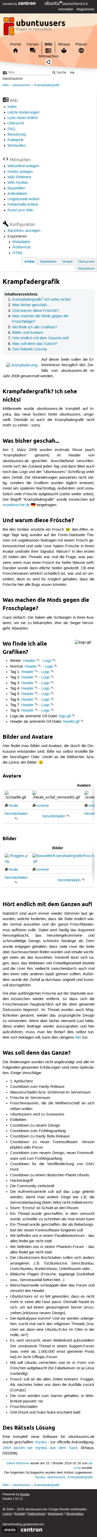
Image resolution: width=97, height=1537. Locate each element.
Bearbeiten (48, 262)
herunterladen (16, 813)
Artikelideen (17, 193)
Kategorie (16, 140)
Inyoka (41, 1442)
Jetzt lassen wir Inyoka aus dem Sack (40, 1448)
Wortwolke (16, 145)
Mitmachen (48, 56)
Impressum (55, 1514)
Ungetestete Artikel (23, 199)
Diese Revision (18, 1463)
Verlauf (67, 262)
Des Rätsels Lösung (29, 349)
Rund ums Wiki (20, 210)
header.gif (71, 721)
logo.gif (65, 716)
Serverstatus (75, 1514)
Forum (33, 44)
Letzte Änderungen (23, 112)
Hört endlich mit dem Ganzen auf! (40, 338)
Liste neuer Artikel (23, 118)
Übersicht (16, 123)
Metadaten (21, 242)
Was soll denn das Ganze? (34, 344)
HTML (17, 253)
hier (78, 1037)
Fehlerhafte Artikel (23, 204)
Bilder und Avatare (27, 332)
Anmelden (65, 9)
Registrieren (85, 9)
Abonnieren (86, 269)
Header (29, 661)
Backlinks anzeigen (24, 230)
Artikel (29, 261)
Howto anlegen (20, 171)
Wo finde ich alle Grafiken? (34, 327)
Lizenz (7, 1514)
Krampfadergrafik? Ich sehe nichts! (41, 299)
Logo (47, 661)
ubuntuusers (21, 85)
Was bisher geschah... (31, 305)
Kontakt (19, 1514)
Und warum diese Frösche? (35, 310)
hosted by (10, 4)
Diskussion (86, 262)
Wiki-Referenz (20, 177)
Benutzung (17, 134)
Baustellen (16, 188)
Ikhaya (64, 44)
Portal (15, 44)
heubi (13, 805)
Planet (81, 44)
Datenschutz (36, 1514)
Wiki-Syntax (18, 182)
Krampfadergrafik (47, 85)
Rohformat (21, 247)
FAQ (11, 129)
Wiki (48, 44)
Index (12, 107)
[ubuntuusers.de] (35, 27)
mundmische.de (16, 505)
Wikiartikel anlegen (23, 166)
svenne (42, 805)
